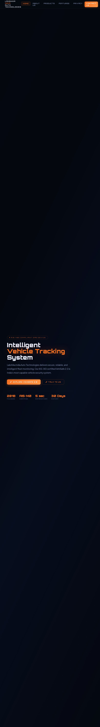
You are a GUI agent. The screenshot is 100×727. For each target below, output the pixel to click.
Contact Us (91, 4)
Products (49, 3)
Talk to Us (54, 382)
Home (26, 3)
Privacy (78, 3)
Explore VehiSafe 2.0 (25, 382)
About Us (36, 4)
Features (64, 3)
